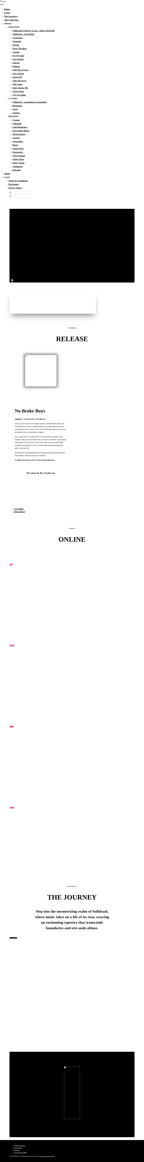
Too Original (19, 155)
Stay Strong (18, 73)
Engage (16, 63)
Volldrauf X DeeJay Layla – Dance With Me (34, 30)
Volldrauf (18, 419)
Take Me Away (19, 80)
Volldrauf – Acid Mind (23, 34)
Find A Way (18, 148)
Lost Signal (18, 59)
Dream (16, 45)
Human (16, 66)
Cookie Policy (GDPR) (20, 1152)
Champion (18, 166)
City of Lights (19, 95)
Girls (15, 109)
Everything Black (21, 130)
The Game (18, 84)
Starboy (16, 113)
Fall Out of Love (20, 70)
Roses (15, 145)
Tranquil (17, 41)
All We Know (19, 134)
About (7, 173)
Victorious (18, 38)
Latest (7, 13)
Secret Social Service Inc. (47, 1156)
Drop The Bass (20, 48)
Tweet (11, 727)
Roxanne (17, 170)
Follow (11, 646)
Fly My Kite (18, 55)
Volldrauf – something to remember (30, 102)
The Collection (11, 20)
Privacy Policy (15, 188)
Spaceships (18, 141)
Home (7, 9)
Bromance (17, 105)
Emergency (18, 152)
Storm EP (17, 77)
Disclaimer (13, 184)
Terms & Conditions (18, 181)
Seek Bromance (20, 127)
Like (11, 565)
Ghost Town (18, 159)
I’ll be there (18, 91)
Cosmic (16, 52)
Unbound (17, 123)
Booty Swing (19, 163)
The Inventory (11, 16)
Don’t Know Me (20, 88)
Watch (11, 808)
